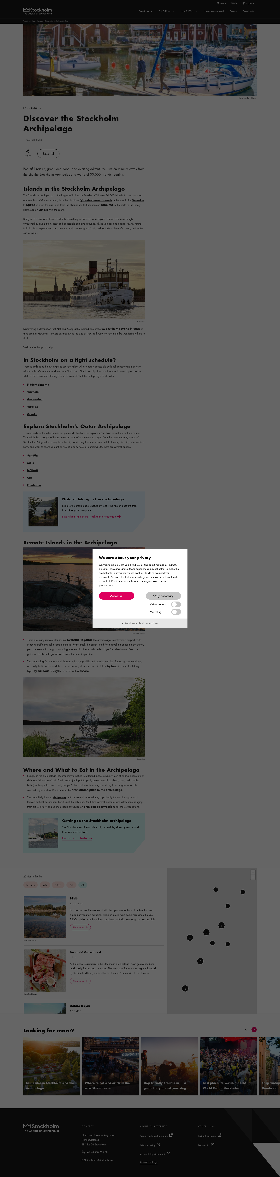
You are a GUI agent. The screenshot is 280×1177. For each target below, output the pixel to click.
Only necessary (163, 596)
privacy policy (107, 585)
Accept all (116, 596)
